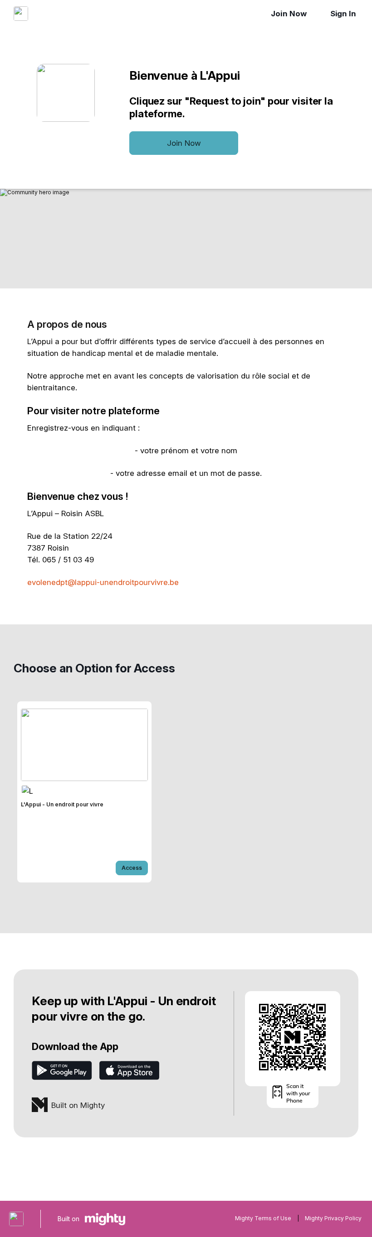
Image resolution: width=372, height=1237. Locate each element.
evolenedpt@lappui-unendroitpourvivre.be (103, 582)
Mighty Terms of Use (263, 1218)
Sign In (343, 13)
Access (132, 867)
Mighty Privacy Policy (333, 1218)
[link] (84, 792)
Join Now (288, 13)
